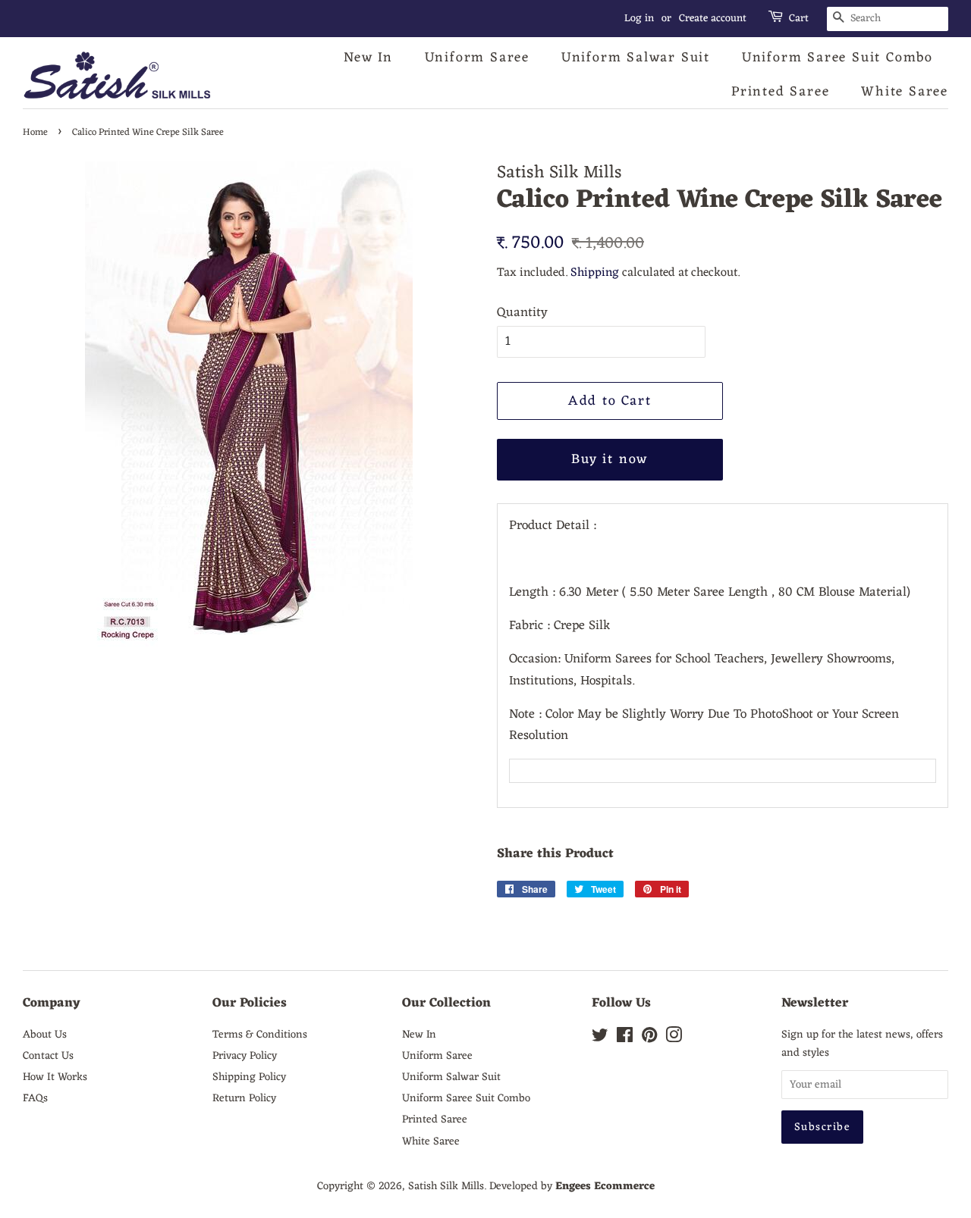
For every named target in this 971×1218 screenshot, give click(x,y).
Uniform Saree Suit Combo (837, 57)
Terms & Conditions (259, 1034)
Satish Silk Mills (446, 1186)
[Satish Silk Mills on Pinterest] (649, 1038)
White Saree (904, 92)
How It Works (55, 1077)
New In (368, 57)
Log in (639, 18)
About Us (45, 1034)
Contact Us (48, 1056)
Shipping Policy (249, 1077)
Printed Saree (780, 92)
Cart (799, 19)
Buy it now (609, 459)
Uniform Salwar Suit (635, 57)
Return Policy (244, 1098)
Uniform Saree (477, 57)
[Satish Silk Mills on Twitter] (600, 1038)
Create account (712, 18)
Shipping (594, 272)
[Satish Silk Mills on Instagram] (673, 1038)
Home (35, 132)
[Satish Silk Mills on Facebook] (624, 1038)
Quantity (522, 313)
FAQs (35, 1098)
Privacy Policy (244, 1056)
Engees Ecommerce (605, 1186)
